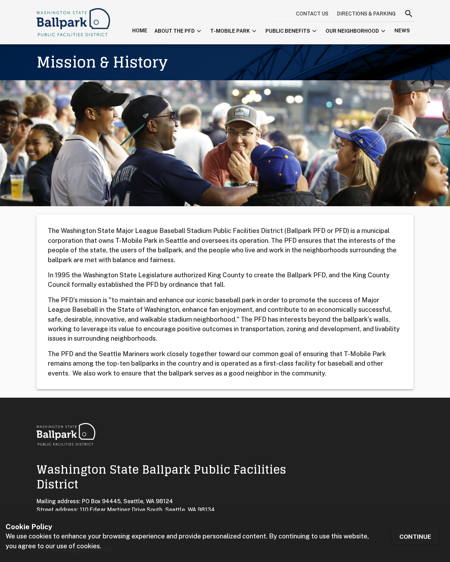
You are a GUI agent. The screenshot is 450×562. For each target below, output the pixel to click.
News (402, 30)
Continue (415, 536)
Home (139, 30)
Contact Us (312, 14)
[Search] (408, 13)
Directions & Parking (366, 14)
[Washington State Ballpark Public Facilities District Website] (73, 22)
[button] (179, 29)
